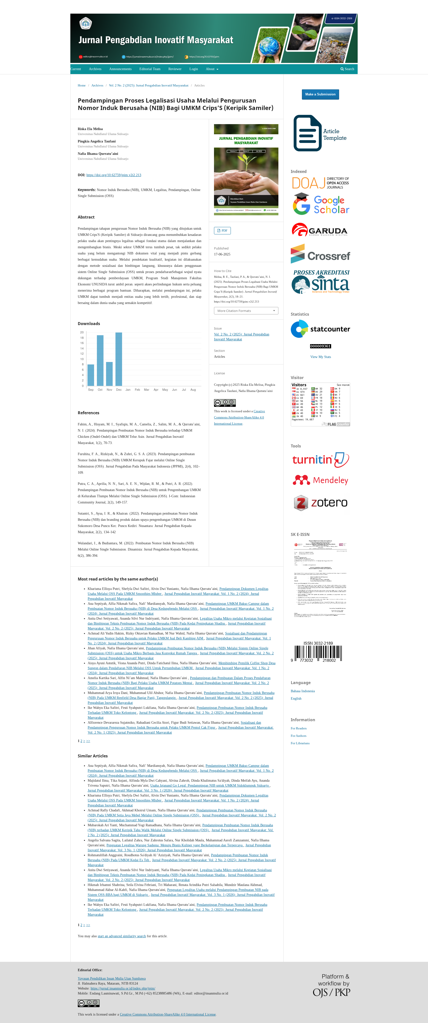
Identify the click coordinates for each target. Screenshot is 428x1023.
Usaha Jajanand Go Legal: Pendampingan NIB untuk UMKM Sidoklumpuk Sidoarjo (210, 785)
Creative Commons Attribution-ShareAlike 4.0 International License (239, 417)
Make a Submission (320, 94)
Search (349, 69)
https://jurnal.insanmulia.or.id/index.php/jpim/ (123, 988)
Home (82, 85)
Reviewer (175, 69)
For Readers (299, 728)
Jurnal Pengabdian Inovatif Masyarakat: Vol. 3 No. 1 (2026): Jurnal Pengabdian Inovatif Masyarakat (158, 790)
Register (368, 8)
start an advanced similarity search (122, 936)
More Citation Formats (234, 310)
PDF (224, 230)
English (296, 698)
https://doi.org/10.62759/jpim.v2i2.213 (113, 175)
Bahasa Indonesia (303, 691)
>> (88, 741)
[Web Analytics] (320, 347)
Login (193, 69)
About (210, 69)
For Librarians (300, 743)
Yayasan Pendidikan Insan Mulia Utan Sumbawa (112, 978)
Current (75, 69)
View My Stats (320, 357)
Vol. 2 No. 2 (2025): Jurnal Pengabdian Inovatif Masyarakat (148, 85)
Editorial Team (149, 69)
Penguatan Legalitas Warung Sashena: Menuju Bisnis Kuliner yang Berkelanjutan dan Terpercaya (175, 845)
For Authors (298, 736)
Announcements (120, 69)
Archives (95, 69)
